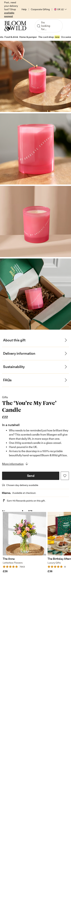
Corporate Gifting (40, 9)
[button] (30, 476)
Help (24, 9)
